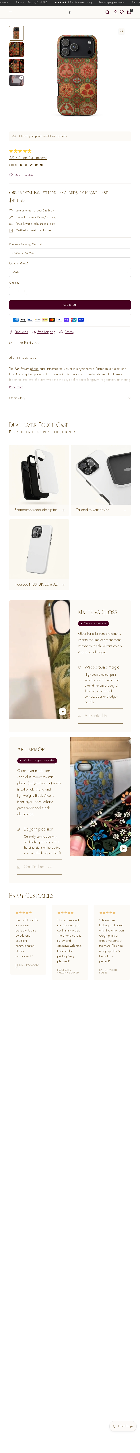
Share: (13, 164)
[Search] (107, 12)
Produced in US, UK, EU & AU (36, 585)
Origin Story (17, 398)
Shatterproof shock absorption (36, 510)
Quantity (14, 282)
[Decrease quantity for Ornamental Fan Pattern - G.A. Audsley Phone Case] (12, 291)
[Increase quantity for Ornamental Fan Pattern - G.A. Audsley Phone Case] (24, 291)
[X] (26, 165)
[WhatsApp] (36, 165)
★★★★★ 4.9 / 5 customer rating (62, 2)
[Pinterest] (31, 165)
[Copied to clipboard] (41, 165)
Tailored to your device (92, 510)
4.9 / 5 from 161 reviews (28, 158)
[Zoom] (121, 31)
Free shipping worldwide (101, 2)
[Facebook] (21, 165)
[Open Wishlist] (121, 12)
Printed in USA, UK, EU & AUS (21, 2)
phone (34, 369)
